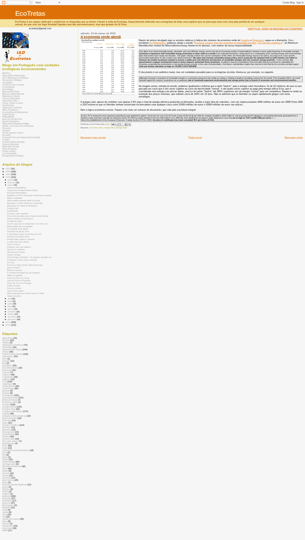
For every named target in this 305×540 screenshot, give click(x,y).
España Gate (12, 208)
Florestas (6, 420)
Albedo (5, 342)
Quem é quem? (13, 268)
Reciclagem (8, 505)
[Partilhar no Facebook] (126, 124)
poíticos (6, 494)
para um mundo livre (12, 119)
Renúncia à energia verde (18, 237)
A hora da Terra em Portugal (19, 283)
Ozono (5, 475)
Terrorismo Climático (12, 80)
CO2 (4, 381)
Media (5, 459)
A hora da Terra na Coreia (18, 278)
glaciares (6, 429)
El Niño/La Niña (9, 402)
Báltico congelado (14, 198)
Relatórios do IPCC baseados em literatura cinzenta (29, 195)
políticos (6, 496)
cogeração (7, 384)
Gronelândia (8, 434)
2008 (8, 171)
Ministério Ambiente (11, 466)
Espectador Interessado (13, 75)
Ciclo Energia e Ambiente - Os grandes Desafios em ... (30, 257)
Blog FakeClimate (10, 91)
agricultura (7, 338)
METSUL (6, 73)
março (11, 185)
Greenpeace (8, 432)
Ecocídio (6, 135)
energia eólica (109, 128)
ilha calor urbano (10, 441)
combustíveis (8, 386)
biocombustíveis (10, 368)
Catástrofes (7, 377)
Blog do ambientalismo (13, 94)
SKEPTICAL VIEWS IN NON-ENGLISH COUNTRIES (275, 29)
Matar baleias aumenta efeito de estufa (23, 200)
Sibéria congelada (14, 275)
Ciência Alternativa (11, 98)
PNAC (5, 491)
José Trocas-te (13, 244)
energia (6, 404)
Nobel (5, 471)
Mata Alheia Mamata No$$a (15, 123)
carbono (6, 375)
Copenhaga (8, 388)
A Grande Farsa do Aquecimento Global (21, 137)
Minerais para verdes (16, 252)
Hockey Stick (8, 439)
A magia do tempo (14, 221)
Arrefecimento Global (12, 354)
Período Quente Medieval (14, 484)
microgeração (9, 464)
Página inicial (195, 137)
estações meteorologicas (14, 416)
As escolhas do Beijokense (15, 112)
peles (5, 482)
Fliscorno (6, 128)
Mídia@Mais (8, 117)
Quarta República (10, 121)
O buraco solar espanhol (17, 213)
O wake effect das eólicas (18, 242)
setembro (12, 312)
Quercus (6, 503)
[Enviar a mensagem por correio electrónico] (112, 124)
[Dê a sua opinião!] (119, 124)
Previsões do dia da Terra (18, 231)
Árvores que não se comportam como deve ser (27, 224)
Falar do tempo (9, 149)
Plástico (6, 489)
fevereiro (12, 182)
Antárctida (7, 347)
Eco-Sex (10, 262)
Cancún (6, 372)
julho (10, 306)
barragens (7, 365)
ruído (4, 510)
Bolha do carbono (14, 270)
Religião (6, 507)
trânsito (5, 523)
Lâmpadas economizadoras (15, 450)
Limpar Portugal (13, 255)
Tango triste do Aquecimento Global (22, 190)
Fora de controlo (14, 288)
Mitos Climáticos (10, 110)
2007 (8, 169)
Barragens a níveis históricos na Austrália (25, 203)
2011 (8, 322)
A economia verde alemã (100, 37)
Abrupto (6, 130)
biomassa (7, 370)
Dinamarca (257, 40)
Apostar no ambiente (16, 249)
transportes (7, 526)
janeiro (11, 180)
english (5, 413)
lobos (5, 457)
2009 (8, 174)
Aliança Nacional (10, 144)
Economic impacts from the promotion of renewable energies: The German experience (238, 43)
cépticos (6, 379)
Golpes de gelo (13, 286)
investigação (8, 443)
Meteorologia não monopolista (19, 226)
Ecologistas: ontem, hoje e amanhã (22, 260)
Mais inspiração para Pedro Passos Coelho (25, 293)
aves (4, 358)
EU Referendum (157, 43)
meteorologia (8, 462)
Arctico (5, 352)
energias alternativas (12, 411)
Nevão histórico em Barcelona (20, 219)
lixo (4, 455)
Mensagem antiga (294, 137)
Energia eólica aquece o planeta (20, 239)
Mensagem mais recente (93, 137)
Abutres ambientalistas (16, 188)
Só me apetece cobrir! (12, 133)
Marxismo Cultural (11, 96)
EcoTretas (30, 13)
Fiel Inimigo (7, 89)
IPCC (4, 446)
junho (10, 304)
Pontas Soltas (9, 151)
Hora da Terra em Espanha (18, 280)
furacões (6, 427)
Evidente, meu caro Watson (19, 247)
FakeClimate (8, 114)
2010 (8, 177)
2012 (8, 325)
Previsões (7, 500)
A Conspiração (9, 153)
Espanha (245, 40)
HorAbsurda (8, 105)
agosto (11, 309)
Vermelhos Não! (10, 101)
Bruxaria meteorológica (17, 193)
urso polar (7, 528)
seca (4, 514)
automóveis (7, 356)
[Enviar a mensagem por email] (116, 124)
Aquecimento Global (12, 349)
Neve (4, 468)
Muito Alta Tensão (10, 146)
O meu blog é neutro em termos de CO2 (24, 234)
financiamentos (9, 418)
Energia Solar (121, 128)
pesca (5, 487)
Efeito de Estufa (9, 400)
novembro (12, 317)
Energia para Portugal (12, 156)
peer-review (8, 480)
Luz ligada (7, 82)
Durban (6, 393)
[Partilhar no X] (123, 124)
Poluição (6, 498)
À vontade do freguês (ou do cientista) (23, 273)
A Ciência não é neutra (13, 85)
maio (10, 301)
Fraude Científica (10, 425)
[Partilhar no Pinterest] (129, 124)
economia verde (95, 128)
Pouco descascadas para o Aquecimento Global (27, 216)
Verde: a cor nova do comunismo (18, 126)
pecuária (6, 478)
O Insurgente (8, 87)
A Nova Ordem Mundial (13, 142)
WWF (4, 530)
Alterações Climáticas (12, 345)
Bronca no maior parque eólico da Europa (25, 265)
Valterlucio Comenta (12, 107)
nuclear (6, 473)
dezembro (12, 319)
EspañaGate (12, 211)
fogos (5, 423)
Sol (3, 517)
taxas (4, 521)
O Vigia (5, 139)
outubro (11, 314)
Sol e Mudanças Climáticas (15, 78)
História (6, 436)
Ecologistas (7, 395)
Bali (4, 363)
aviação (6, 361)
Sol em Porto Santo (15, 291)
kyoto (4, 448)
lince (4, 452)
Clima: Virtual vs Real (12, 103)
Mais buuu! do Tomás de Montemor (22, 206)
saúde (5, 512)
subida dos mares (10, 519)
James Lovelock (14, 296)
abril (10, 299)
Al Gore (6, 340)
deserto (6, 391)
